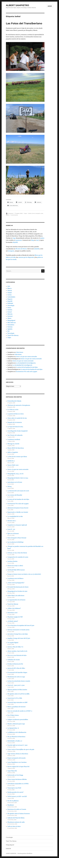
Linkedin (36, 249)
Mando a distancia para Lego (16, 724)
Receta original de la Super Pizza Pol (18, 766)
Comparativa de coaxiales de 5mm (17, 557)
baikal (29, 213)
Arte (8, 286)
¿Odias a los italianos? (14, 608)
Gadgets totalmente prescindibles (17, 719)
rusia (42, 213)
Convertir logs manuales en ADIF (17, 702)
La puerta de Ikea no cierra (15, 414)
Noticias (9, 327)
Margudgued (11, 320)
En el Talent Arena (13, 715)
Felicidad (10, 303)
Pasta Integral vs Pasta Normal (16, 538)
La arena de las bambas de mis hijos (27, 367)
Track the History (12, 604)
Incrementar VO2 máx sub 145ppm (26, 371)
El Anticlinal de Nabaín (14, 401)
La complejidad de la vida (15, 516)
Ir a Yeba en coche (12, 409)
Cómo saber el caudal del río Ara (17, 418)
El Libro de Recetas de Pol (15, 664)
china (33, 213)
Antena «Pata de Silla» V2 (15, 647)
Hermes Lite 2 (11, 520)
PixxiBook (10, 805)
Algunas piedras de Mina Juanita (17, 689)
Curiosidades (11, 297)
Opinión (9, 329)
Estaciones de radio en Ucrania (16, 809)
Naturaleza (10, 324)
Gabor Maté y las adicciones (15, 595)
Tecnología (10, 333)
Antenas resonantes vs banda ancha (18, 629)
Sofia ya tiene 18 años (14, 826)
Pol (8, 331)
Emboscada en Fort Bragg (15, 775)
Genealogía (10, 305)
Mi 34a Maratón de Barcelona (16, 736)
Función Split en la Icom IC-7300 (17, 745)
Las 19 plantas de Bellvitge (15, 542)
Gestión (9, 310)
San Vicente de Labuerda (14, 435)
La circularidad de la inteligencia (26, 363)
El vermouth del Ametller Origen (17, 672)
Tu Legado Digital (12, 642)
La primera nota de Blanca (15, 578)
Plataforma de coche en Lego (16, 677)
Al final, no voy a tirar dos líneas (17, 553)
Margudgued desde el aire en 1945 (17, 478)
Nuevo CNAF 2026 (13, 465)
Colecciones (19, 352)
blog (32, 240)
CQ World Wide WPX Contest (16, 570)
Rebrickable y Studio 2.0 (14, 741)
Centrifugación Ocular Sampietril (17, 431)
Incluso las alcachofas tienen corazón (18, 681)
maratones (18, 240)
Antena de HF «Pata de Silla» (16, 668)
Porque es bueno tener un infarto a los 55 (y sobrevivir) (24, 574)
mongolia (37, 213)
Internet (10, 316)
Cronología (9, 837)
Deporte (9, 299)
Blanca (9, 288)
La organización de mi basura (16, 600)
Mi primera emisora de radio (16, 822)
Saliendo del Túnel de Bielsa (15, 818)
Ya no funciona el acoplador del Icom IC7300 (20, 625)
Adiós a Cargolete (12, 452)
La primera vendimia (13, 439)
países (42, 238)
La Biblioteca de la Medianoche (16, 732)
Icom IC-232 (11, 529)
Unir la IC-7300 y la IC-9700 (16, 685)
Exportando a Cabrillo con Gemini (17, 512)
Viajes (25, 213)
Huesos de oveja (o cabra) (15, 565)
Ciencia (9, 290)
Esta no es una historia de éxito (17, 655)
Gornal (9, 312)
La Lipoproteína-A (13, 728)
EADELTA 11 (11, 461)
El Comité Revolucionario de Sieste (18, 587)
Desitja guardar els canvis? (15, 792)
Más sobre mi (11, 322)
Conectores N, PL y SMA (14, 698)
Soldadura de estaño (13, 659)
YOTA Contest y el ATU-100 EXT (17, 796)
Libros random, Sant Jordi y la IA (17, 651)
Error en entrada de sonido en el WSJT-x (19, 711)
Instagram (11, 251)
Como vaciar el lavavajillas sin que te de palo (20, 749)
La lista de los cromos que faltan (17, 456)
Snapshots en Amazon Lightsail (17, 525)
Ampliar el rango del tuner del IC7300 (18, 638)
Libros (9, 318)
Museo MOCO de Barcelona (15, 448)
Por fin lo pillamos (13, 801)
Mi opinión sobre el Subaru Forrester (18, 813)
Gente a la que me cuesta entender (26, 356)
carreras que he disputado (26, 257)
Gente (9, 307)
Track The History (12, 335)
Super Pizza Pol (12, 771)
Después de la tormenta (14, 422)
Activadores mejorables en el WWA (18, 783)
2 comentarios (14, 215)
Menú (50, 6)
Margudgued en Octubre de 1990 (17, 591)
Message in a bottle (13, 443)
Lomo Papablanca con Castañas (17, 762)
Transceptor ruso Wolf (14, 788)
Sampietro (10, 213)
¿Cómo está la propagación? (15, 582)
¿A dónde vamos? (12, 621)
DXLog (9, 486)
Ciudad (9, 292)
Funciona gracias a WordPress (25, 853)
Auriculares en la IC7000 (14, 482)
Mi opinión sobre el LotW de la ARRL (18, 694)
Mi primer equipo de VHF (15, 617)
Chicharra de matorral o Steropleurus (18, 405)
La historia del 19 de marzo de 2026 (18, 491)
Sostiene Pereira (12, 561)
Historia (9, 314)
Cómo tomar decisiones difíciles (17, 779)
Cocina (9, 295)
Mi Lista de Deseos (21, 249)
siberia (7, 215)
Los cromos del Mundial (14, 495)
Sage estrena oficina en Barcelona (17, 753)
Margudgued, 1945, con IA (15, 473)
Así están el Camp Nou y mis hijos (17, 634)
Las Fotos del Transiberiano (24, 23)
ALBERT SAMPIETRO (17, 5)
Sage (14, 238)
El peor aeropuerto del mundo (16, 758)
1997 (37, 240)
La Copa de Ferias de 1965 (15, 426)
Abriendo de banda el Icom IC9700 (17, 508)
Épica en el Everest (13, 533)
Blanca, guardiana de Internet (16, 706)
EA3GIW (15, 242)
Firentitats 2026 (12, 612)
